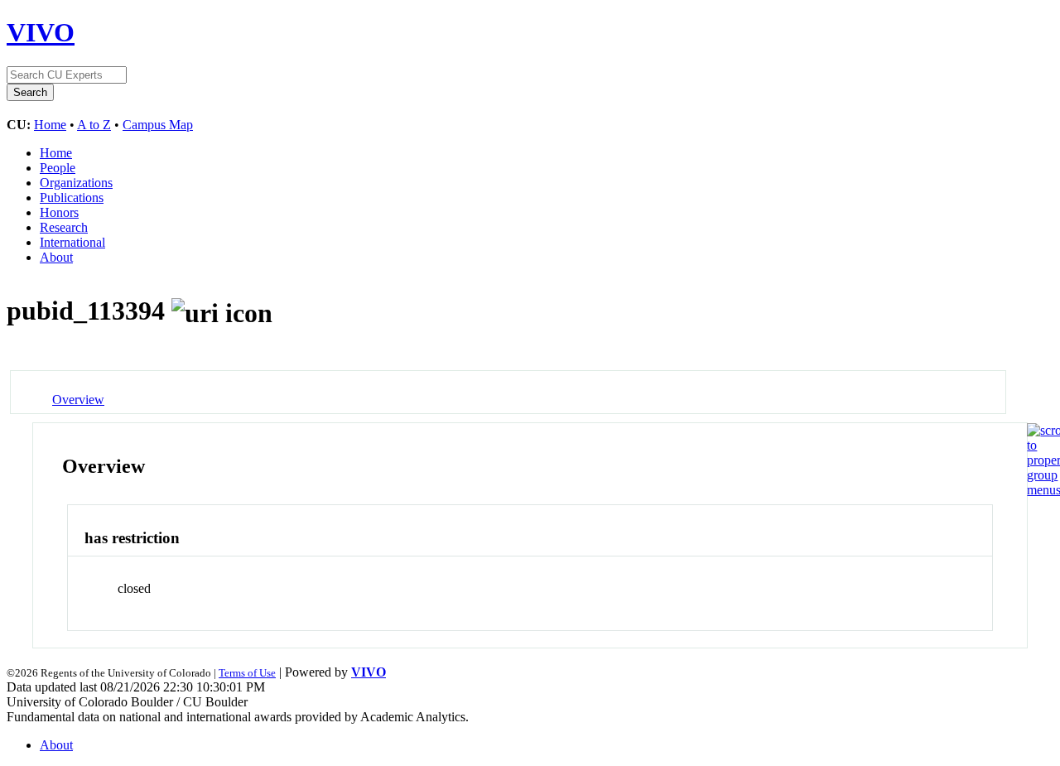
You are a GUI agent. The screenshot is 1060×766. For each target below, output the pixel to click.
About (56, 257)
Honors (59, 212)
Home (50, 125)
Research (64, 227)
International (72, 242)
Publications (72, 197)
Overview (78, 400)
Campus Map (158, 125)
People (57, 168)
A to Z (94, 125)
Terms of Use (247, 673)
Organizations (76, 183)
